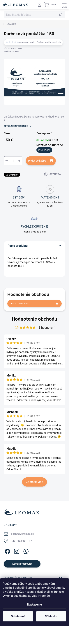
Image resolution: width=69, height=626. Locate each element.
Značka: (11, 52)
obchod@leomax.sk (22, 533)
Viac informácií (41, 595)
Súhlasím (51, 616)
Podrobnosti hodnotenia (49, 42)
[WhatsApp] (25, 551)
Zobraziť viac (34, 482)
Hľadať (60, 14)
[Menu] (64, 4)
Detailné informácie (16, 126)
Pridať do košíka (37, 160)
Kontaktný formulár (22, 564)
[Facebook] (7, 551)
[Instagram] (16, 551)
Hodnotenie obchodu (34, 319)
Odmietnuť (18, 616)
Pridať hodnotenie (20, 303)
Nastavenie (34, 604)
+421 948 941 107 (21, 541)
